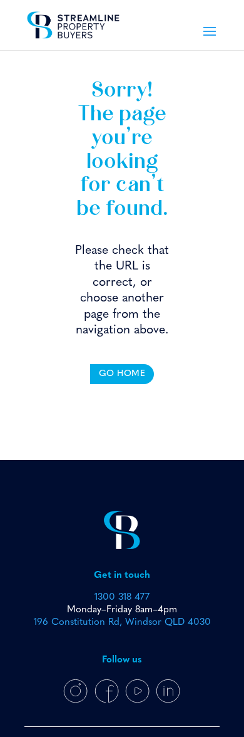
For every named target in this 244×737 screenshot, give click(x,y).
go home (122, 374)
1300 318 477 (122, 597)
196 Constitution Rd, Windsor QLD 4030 (122, 622)
